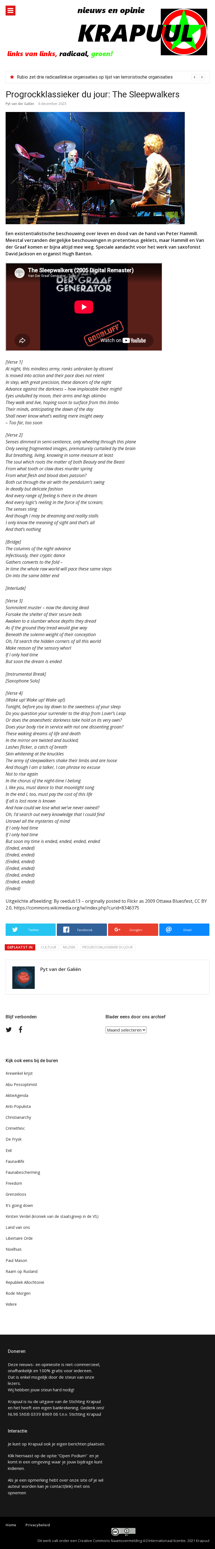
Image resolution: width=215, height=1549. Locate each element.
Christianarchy (18, 1117)
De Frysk (14, 1139)
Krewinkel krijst (19, 1073)
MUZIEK (69, 947)
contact (57, 1486)
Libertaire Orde (19, 1238)
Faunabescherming (23, 1172)
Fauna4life (15, 1161)
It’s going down (19, 1205)
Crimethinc (15, 1128)
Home (11, 1524)
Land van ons (18, 1227)
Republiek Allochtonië (25, 1282)
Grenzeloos (16, 1194)
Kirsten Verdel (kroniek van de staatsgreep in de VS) (52, 1216)
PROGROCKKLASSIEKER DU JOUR (107, 947)
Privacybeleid (37, 1524)
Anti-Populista (18, 1106)
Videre (11, 1304)
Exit (9, 1150)
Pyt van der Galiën (20, 103)
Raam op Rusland (22, 1271)
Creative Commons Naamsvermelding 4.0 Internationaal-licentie (132, 1540)
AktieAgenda (17, 1095)
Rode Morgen (18, 1293)
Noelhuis (14, 1249)
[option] (111, 77)
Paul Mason (16, 1260)
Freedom (14, 1183)
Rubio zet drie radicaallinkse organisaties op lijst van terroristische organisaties (95, 77)
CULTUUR (48, 947)
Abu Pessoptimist (21, 1084)
